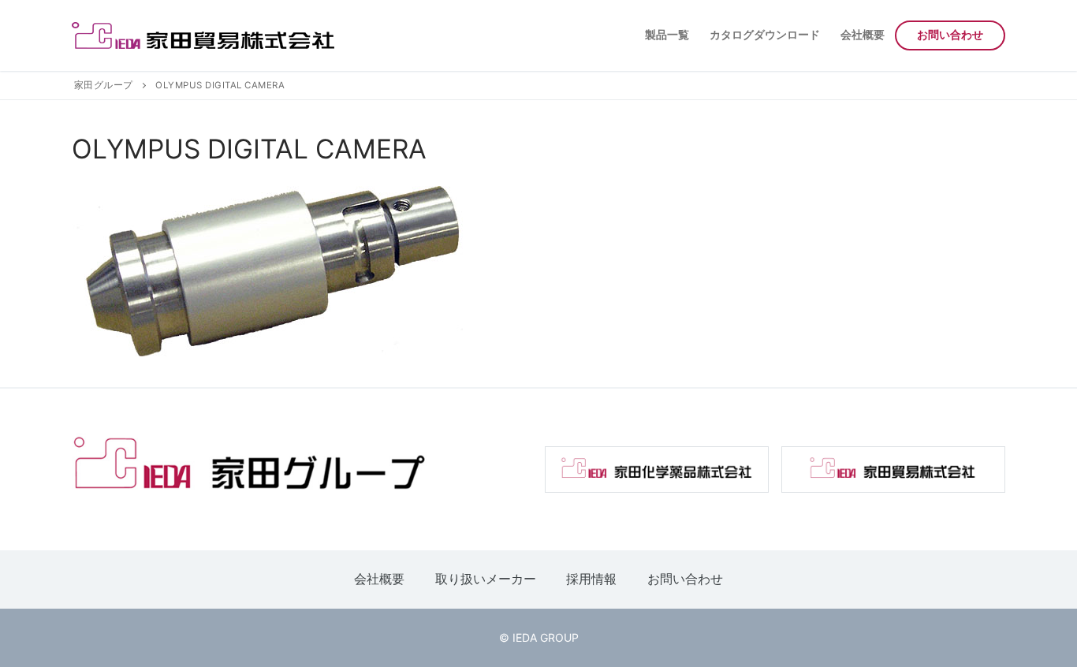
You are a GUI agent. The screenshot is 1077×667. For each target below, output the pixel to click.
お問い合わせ (685, 579)
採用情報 (591, 579)
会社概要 (379, 579)
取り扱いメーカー (485, 579)
